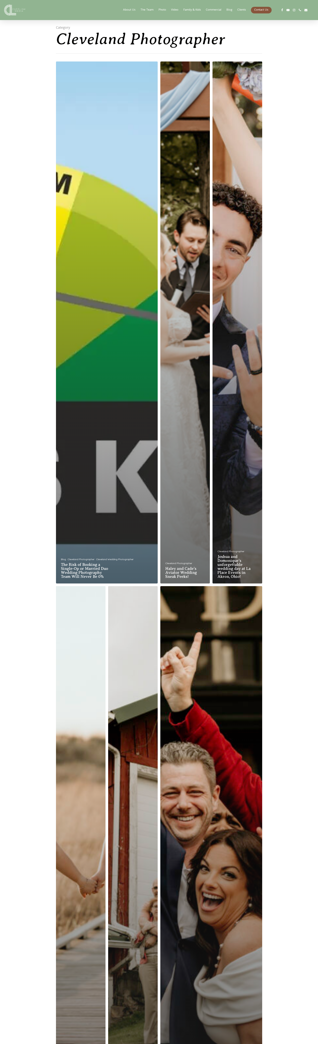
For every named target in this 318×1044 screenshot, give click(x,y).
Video (174, 10)
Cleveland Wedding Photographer (114, 559)
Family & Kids (192, 10)
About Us (129, 10)
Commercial (213, 10)
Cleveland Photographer (81, 559)
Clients (241, 10)
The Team (147, 10)
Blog (229, 10)
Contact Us (261, 10)
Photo (162, 10)
